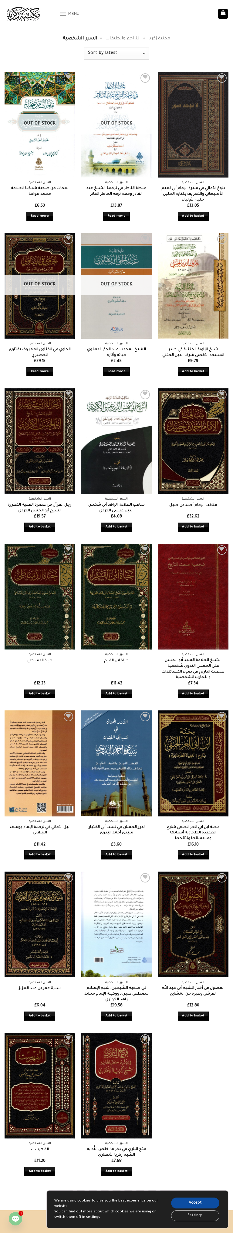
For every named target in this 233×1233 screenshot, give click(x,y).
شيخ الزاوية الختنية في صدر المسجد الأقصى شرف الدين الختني (193, 352)
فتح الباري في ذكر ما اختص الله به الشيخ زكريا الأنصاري (116, 1152)
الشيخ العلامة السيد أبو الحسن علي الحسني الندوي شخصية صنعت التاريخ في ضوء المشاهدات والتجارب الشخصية (193, 669)
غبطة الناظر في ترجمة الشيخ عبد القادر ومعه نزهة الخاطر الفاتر (116, 191)
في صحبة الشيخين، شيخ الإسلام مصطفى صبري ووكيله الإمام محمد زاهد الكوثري (116, 994)
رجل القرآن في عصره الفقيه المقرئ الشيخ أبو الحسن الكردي (39, 508)
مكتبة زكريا (159, 38)
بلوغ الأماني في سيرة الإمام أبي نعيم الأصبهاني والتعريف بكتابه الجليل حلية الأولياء (193, 194)
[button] (69, 13)
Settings (195, 1216)
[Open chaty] (15, 1218)
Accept (195, 1203)
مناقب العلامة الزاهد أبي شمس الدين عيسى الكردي (116, 508)
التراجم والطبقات (122, 38)
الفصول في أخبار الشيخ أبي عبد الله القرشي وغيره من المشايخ (193, 991)
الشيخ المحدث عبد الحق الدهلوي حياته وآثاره (116, 352)
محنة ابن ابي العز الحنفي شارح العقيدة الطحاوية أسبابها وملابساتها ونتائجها (193, 833)
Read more (40, 216)
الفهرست (40, 1150)
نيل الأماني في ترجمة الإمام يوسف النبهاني (39, 830)
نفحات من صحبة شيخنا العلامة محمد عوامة (40, 191)
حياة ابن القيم (116, 661)
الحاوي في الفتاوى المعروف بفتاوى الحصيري (40, 352)
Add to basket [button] (193, 216)
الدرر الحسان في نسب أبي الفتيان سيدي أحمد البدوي (116, 830)
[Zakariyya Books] (30, 14)
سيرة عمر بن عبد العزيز (40, 988)
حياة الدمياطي (39, 661)
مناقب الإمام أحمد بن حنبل (193, 505)
